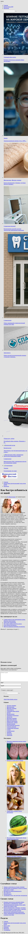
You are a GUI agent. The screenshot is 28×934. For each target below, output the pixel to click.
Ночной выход (8, 894)
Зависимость (7, 352)
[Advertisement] (14, 645)
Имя (2, 682)
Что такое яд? (7, 892)
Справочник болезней (9, 226)
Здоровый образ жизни (10, 57)
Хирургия (9, 735)
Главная (6, 5)
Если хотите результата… (10, 625)
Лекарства (9, 717)
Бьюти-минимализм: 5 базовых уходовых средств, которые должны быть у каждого (15, 908)
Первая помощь (11, 724)
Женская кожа (7, 180)
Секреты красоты (11, 726)
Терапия (6, 468)
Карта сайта (7, 925)
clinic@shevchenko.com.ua (10, 699)
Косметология (7, 448)
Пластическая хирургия (13, 725)
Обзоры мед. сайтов (9, 438)
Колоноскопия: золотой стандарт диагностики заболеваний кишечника (14, 229)
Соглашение (7, 930)
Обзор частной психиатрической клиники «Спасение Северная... (15, 356)
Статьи (9, 729)
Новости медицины (12, 721)
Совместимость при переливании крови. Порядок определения (14, 620)
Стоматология (7, 320)
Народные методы (12, 719)
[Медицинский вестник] (9, 478)
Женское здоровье (16, 180)
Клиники (6, 927)
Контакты (6, 8)
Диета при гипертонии (10, 622)
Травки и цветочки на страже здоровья (14, 887)
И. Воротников (11, 497)
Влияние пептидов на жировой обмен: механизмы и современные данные (14, 902)
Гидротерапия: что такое (10, 471)
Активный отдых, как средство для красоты (15, 895)
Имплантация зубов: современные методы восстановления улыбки (15, 462)
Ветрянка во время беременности (12, 891)
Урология (9, 733)
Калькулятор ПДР (8, 6)
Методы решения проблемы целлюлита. (14, 626)
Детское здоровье (11, 705)
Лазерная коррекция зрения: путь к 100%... (15, 141)
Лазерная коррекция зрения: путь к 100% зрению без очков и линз (14, 905)
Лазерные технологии (13, 715)
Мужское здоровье (12, 718)
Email (2, 685)
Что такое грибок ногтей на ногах (13, 623)
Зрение (5, 138)
